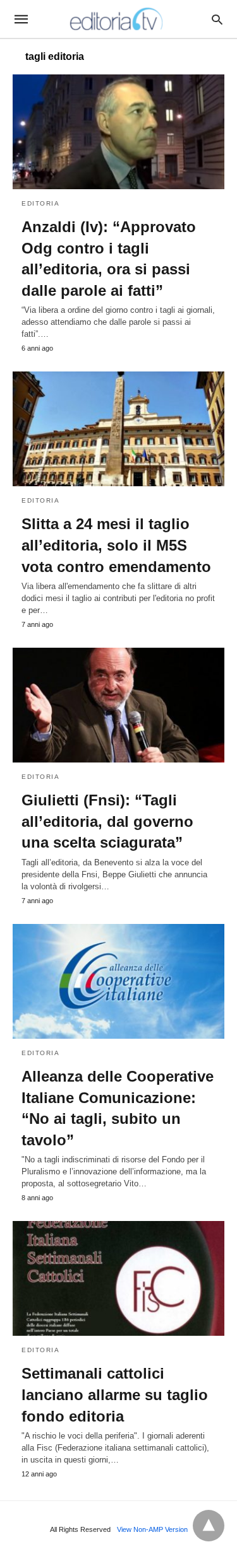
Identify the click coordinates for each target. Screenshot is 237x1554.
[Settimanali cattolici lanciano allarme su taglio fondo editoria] (118, 1278)
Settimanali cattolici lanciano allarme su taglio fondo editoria (114, 1394)
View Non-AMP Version (152, 1529)
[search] (217, 19)
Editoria (40, 203)
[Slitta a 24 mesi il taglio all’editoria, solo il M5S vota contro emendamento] (118, 428)
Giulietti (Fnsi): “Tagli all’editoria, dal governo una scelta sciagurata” (107, 821)
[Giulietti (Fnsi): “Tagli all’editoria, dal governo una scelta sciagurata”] (118, 705)
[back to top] (208, 1525)
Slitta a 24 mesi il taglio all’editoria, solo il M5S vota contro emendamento (116, 545)
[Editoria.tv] (118, 19)
